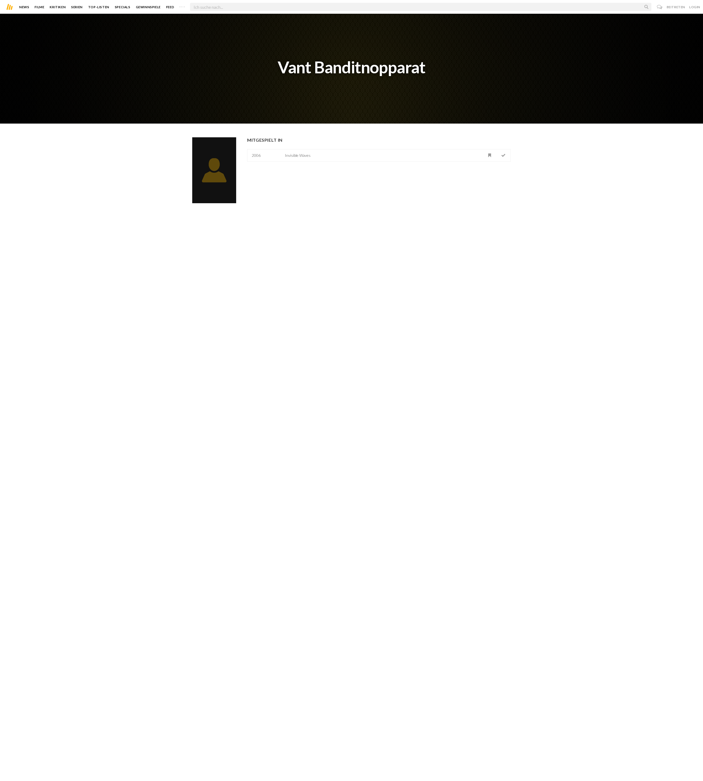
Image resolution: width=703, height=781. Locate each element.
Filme (39, 7)
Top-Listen (98, 7)
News (24, 7)
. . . (182, 6)
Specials (122, 7)
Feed (170, 7)
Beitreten (676, 7)
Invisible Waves (298, 155)
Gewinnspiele (148, 7)
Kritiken (58, 7)
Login (694, 7)
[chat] (660, 7)
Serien (77, 7)
